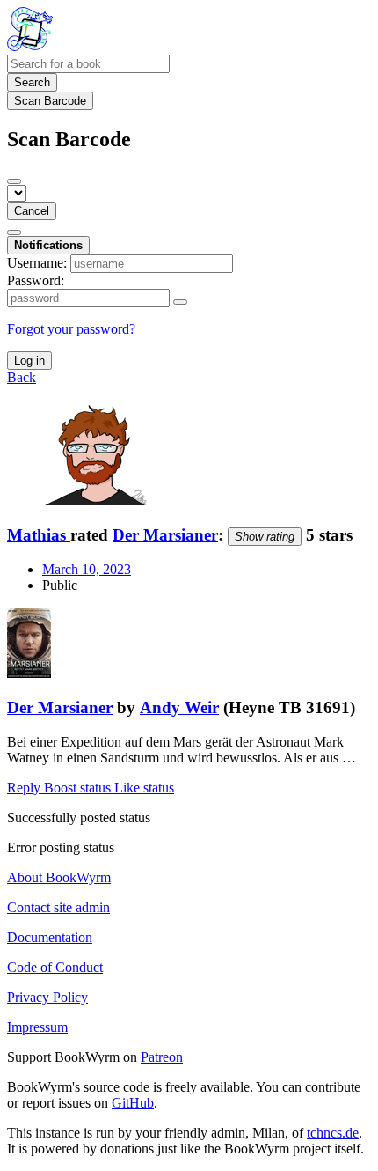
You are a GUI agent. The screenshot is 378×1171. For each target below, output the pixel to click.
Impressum (37, 1027)
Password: (35, 280)
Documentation (49, 937)
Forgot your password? (71, 328)
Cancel (31, 210)
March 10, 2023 (86, 569)
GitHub (133, 1102)
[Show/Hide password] (180, 302)
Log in (29, 360)
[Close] (14, 181)
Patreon (162, 1056)
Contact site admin (58, 907)
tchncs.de (333, 1132)
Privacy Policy (47, 997)
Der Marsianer (165, 535)
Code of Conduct (55, 967)
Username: (37, 262)
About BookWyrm (59, 877)
